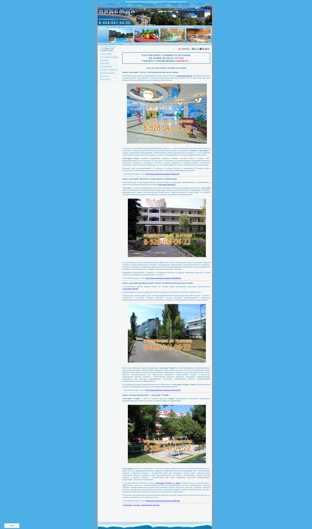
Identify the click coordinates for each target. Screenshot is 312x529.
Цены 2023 (104, 63)
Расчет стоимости (109, 70)
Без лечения (106, 67)
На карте (104, 76)
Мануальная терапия (150, 505)
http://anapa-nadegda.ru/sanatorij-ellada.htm (162, 174)
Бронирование (107, 73)
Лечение (104, 60)
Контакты (105, 79)
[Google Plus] (206, 48)
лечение (136, 505)
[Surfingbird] (208, 48)
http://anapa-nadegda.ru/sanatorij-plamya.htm (163, 390)
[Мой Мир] (201, 48)
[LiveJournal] (203, 48)
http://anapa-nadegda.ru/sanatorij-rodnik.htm (163, 501)
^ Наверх (12, 525)
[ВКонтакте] (193, 48)
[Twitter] (195, 48)
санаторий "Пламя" (130, 289)
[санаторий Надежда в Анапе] (159, 35)
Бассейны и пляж (109, 57)
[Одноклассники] (198, 48)
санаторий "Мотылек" (166, 184)
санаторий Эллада (184, 76)
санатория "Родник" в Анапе (168, 483)
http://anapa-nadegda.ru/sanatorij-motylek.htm (163, 278)
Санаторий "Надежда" (107, 47)
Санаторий (106, 54)
